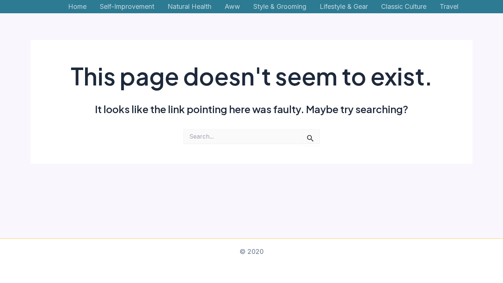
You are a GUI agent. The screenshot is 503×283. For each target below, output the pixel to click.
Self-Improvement (127, 6)
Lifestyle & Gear (344, 6)
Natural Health (189, 6)
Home (77, 6)
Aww (232, 6)
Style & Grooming (279, 6)
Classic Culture (403, 6)
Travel (449, 6)
